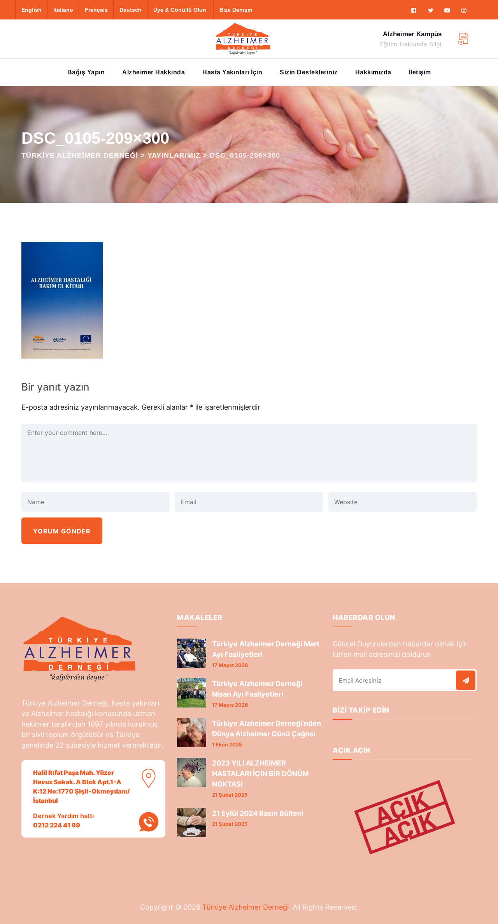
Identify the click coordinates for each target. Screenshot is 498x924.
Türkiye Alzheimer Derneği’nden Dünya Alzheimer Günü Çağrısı (266, 728)
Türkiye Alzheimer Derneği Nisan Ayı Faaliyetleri (257, 688)
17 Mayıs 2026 (230, 665)
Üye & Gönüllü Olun (179, 10)
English (31, 10)
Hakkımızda (373, 72)
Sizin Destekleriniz (309, 72)
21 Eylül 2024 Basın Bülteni (257, 813)
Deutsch (130, 10)
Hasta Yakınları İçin (232, 72)
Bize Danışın (236, 10)
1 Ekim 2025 (227, 744)
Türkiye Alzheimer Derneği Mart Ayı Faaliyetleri (265, 649)
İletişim (420, 72)
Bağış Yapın (86, 72)
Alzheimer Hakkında (153, 72)
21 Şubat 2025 (229, 795)
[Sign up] (465, 680)
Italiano (63, 10)
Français (96, 10)
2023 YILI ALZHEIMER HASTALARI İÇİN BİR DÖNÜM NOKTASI (260, 773)
